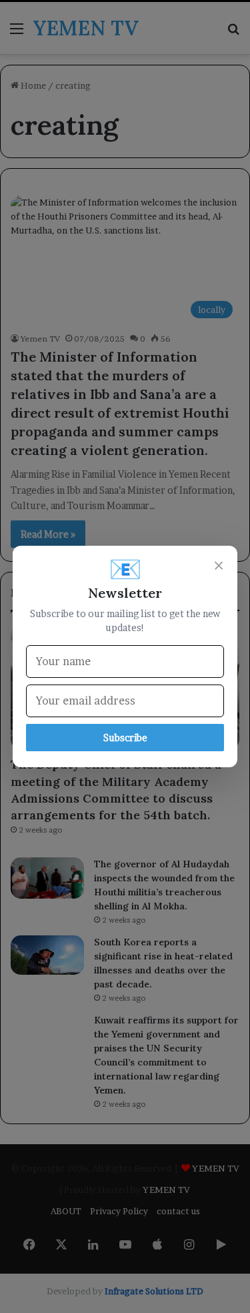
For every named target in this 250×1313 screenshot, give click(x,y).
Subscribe (125, 737)
